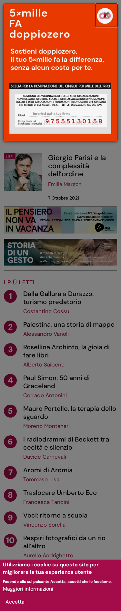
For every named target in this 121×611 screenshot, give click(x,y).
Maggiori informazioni (28, 588)
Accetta (15, 601)
